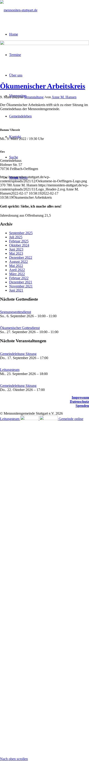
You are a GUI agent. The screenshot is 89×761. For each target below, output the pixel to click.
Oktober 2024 (19, 245)
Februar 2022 (19, 278)
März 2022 (17, 274)
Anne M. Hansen (64, 97)
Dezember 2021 (20, 282)
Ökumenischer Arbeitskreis (42, 86)
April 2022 (17, 270)
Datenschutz (79, 401)
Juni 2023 (16, 249)
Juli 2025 (15, 237)
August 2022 (18, 262)
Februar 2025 (19, 241)
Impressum (80, 397)
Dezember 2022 (20, 257)
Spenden (82, 406)
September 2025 (21, 233)
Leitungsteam (9, 370)
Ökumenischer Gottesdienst (20, 328)
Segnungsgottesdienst (15, 312)
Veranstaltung (34, 97)
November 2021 (21, 286)
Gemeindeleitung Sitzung (18, 354)
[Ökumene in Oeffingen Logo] (44, 44)
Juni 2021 (16, 290)
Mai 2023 (16, 253)
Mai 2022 (16, 266)
